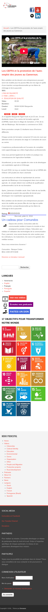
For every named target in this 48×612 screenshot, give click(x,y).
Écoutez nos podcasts (21, 304)
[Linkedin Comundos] (38, 18)
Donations (5, 526)
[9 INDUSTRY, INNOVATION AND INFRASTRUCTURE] (38, 370)
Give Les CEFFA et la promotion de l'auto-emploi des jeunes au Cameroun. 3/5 (15, 213)
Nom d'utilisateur (8, 578)
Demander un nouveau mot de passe (18, 588)
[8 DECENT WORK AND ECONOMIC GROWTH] (23, 370)
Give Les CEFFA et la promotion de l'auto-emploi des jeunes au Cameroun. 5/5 (19, 213)
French (9, 491)
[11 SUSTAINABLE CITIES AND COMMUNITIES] (23, 385)
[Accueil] (9, 8)
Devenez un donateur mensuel (13, 257)
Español (7, 291)
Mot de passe (7, 583)
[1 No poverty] (9, 340)
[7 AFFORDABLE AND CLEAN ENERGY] (9, 370)
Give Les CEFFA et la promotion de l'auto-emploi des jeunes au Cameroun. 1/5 (11, 213)
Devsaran (23, 608)
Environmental (12, 454)
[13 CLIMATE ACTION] (9, 400)
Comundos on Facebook (11, 516)
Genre (9, 457)
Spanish (10, 496)
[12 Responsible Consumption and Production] (38, 385)
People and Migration (14, 464)
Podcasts (7, 472)
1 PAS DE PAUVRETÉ (10, 93)
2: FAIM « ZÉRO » (8, 96)
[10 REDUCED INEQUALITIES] (9, 385)
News (6, 480)
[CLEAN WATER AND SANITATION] (38, 355)
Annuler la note (9, 213)
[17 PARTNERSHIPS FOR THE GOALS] (23, 415)
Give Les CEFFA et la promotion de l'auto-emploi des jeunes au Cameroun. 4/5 (17, 213)
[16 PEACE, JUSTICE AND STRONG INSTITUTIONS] (9, 415)
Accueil (6, 28)
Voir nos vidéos (17, 297)
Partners (7, 478)
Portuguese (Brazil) (14, 493)
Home (6, 441)
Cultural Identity (12, 449)
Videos (6, 443)
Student (14, 114)
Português (8, 288)
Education (7, 114)
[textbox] (10, 267)
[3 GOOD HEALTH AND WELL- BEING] (38, 340)
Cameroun (22, 114)
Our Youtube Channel (10, 521)
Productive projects (14, 467)
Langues (7, 483)
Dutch (9, 485)
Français (7, 286)
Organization (11, 459)
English (7, 283)
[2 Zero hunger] (23, 340)
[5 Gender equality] (23, 355)
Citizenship (11, 446)
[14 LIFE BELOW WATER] (23, 400)
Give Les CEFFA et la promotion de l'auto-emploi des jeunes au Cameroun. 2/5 (13, 213)
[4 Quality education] (9, 355)
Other (9, 462)
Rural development (14, 470)
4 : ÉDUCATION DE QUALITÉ (13, 98)
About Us (7, 475)
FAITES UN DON (19, 311)
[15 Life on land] (38, 400)
